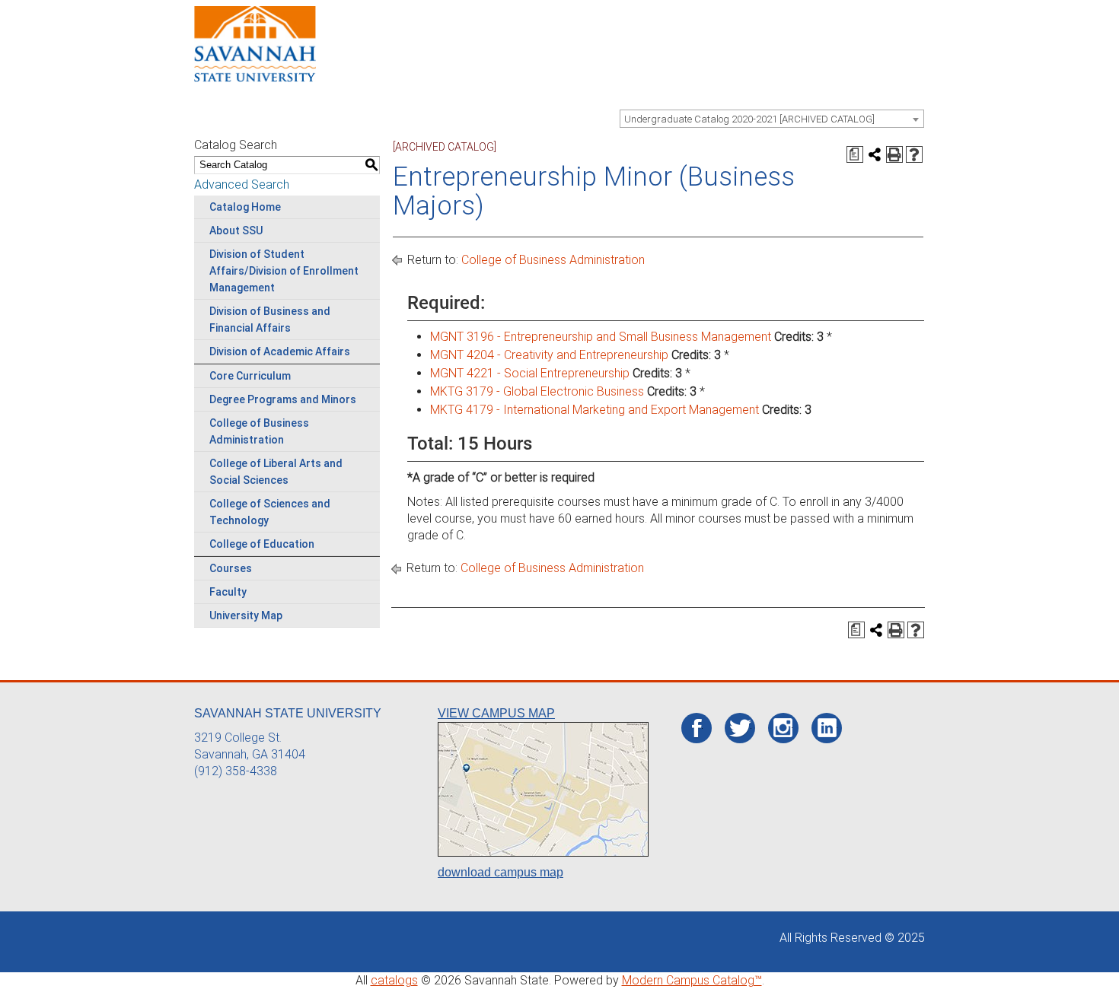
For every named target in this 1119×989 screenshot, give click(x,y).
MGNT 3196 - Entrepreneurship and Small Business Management (600, 336)
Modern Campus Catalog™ (692, 980)
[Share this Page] (874, 154)
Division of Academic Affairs (279, 351)
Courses (230, 568)
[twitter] (740, 729)
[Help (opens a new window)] (914, 154)
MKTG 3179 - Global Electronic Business (537, 391)
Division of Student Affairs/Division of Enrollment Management (284, 271)
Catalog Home (245, 207)
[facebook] (697, 729)
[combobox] (772, 119)
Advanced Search (241, 184)
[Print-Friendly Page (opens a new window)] (894, 154)
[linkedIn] (827, 728)
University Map (245, 615)
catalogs (394, 980)
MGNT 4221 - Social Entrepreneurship (530, 373)
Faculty (228, 592)
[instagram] (782, 728)
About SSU (236, 230)
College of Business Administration (553, 260)
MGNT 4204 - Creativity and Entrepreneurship (549, 355)
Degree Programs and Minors (282, 399)
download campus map (500, 872)
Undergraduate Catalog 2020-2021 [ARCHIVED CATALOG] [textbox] (749, 119)
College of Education (261, 544)
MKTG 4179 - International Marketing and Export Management (594, 409)
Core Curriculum (250, 376)
